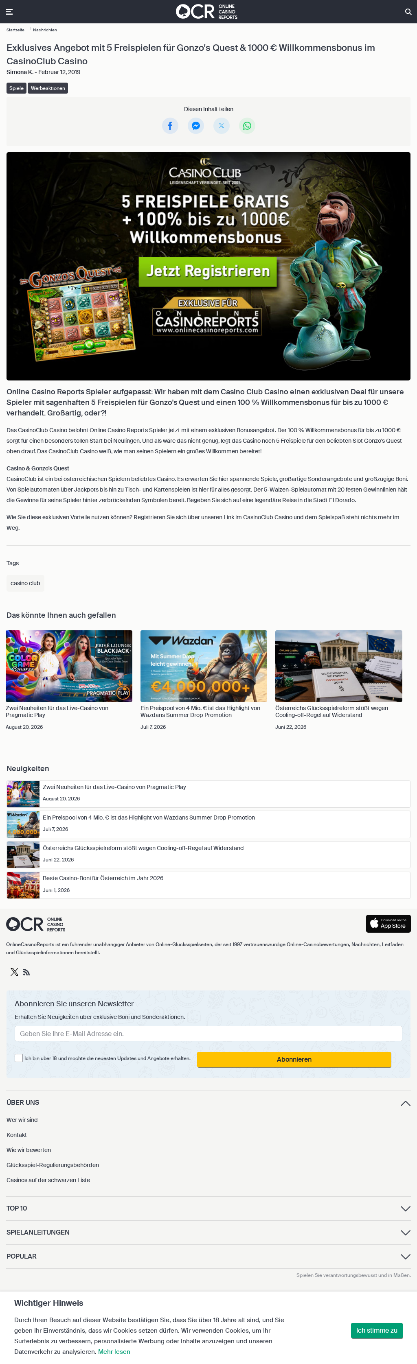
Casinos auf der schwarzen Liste (48, 1180)
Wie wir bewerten (29, 1150)
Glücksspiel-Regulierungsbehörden (53, 1165)
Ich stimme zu (376, 1330)
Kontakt (17, 1135)
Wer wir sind (22, 1120)
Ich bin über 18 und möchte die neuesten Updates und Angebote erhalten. (107, 1058)
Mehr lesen (114, 1352)
